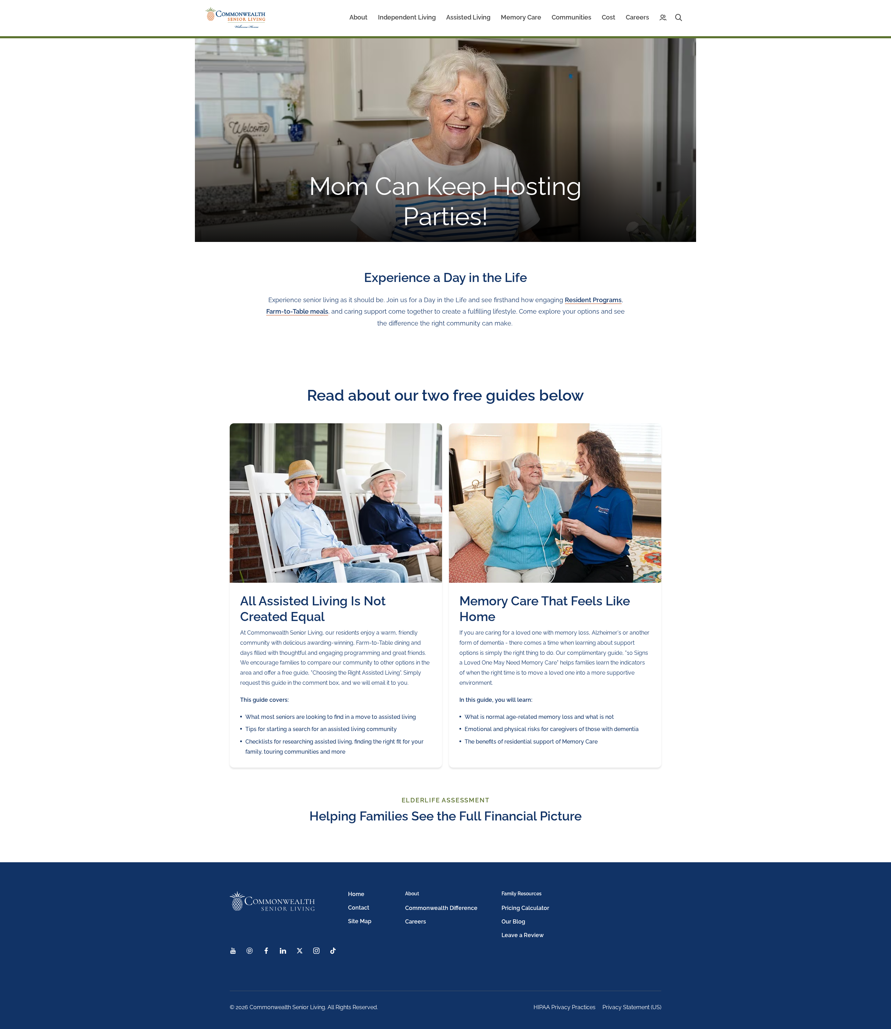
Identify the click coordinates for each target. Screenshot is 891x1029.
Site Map (359, 921)
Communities (571, 17)
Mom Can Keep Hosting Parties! (445, 201)
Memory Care (521, 17)
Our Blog (513, 921)
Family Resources (522, 893)
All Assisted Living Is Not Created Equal (313, 609)
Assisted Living (468, 17)
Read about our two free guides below (445, 395)
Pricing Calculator (525, 908)
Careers (637, 17)
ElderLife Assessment (446, 800)
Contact (358, 907)
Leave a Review (523, 935)
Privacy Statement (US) (631, 1007)
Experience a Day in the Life (445, 277)
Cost (608, 17)
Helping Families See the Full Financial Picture (445, 816)
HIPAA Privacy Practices (565, 1007)
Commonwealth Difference (441, 908)
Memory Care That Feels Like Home (544, 609)
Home (356, 894)
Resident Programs (593, 300)
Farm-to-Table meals (297, 311)
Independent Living (407, 17)
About (412, 893)
